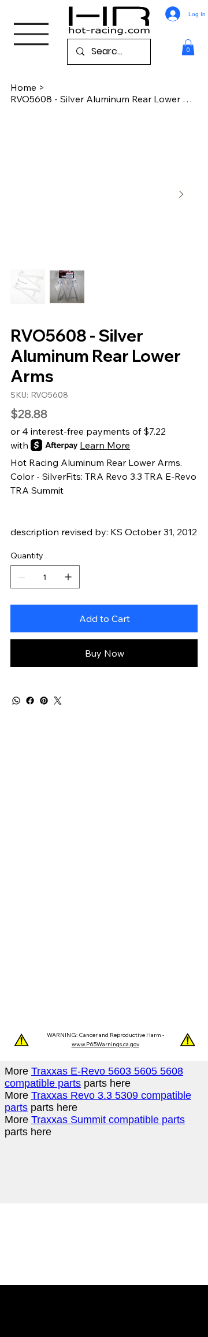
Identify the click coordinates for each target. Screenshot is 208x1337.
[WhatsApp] (16, 700)
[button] (188, 47)
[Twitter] (58, 700)
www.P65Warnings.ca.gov (105, 1044)
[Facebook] (30, 700)
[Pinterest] (44, 700)
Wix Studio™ (113, 1316)
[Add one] (68, 576)
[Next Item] (181, 194)
